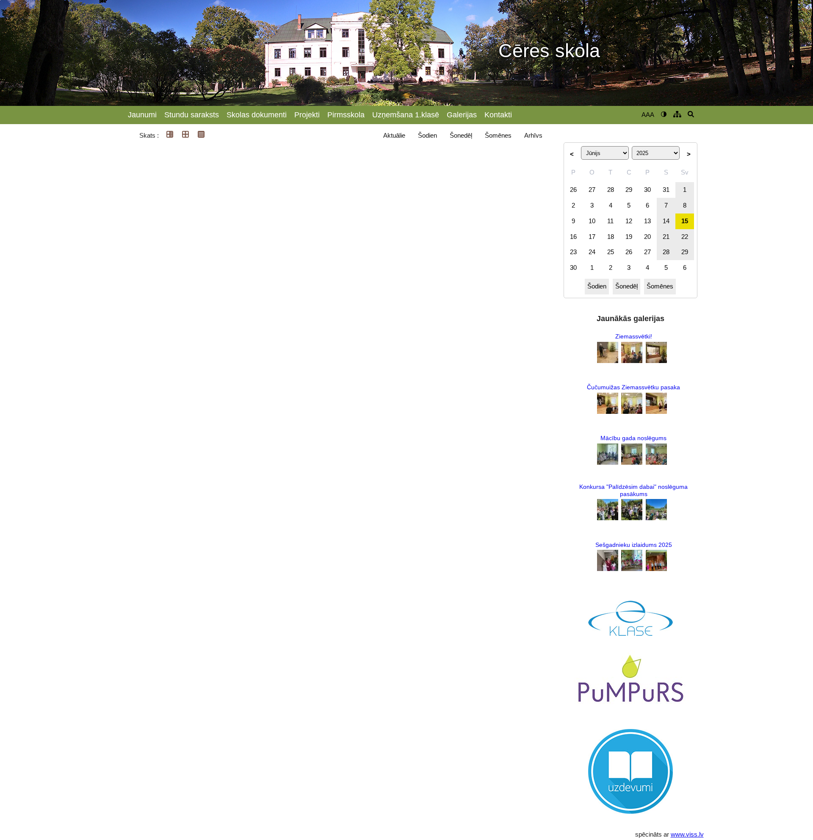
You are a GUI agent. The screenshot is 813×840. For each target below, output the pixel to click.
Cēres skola (549, 51)
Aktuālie (394, 135)
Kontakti (498, 115)
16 (573, 236)
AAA (648, 114)
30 (647, 189)
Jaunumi (142, 115)
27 (592, 189)
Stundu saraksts (191, 115)
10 (592, 221)
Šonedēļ (461, 135)
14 (666, 221)
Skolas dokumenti (257, 115)
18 (610, 236)
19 (628, 236)
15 (684, 221)
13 (647, 221)
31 (666, 189)
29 (628, 189)
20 (647, 236)
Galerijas (462, 115)
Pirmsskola (346, 115)
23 (573, 251)
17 (592, 236)
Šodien (427, 135)
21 (666, 236)
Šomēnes (498, 135)
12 (628, 221)
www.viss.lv (687, 834)
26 (573, 189)
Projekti (307, 115)
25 (610, 251)
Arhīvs (533, 135)
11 (610, 221)
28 (610, 189)
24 (592, 251)
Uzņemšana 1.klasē (405, 115)
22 (684, 236)
